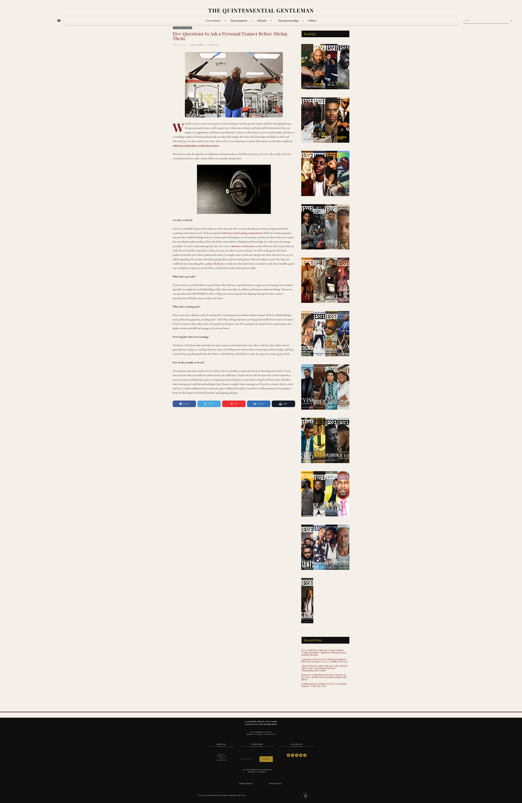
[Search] (512, 20)
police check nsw (215, 263)
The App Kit (242, 795)
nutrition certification (242, 246)
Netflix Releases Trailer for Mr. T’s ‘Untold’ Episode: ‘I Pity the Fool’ (323, 685)
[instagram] (305, 755)
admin (183, 45)
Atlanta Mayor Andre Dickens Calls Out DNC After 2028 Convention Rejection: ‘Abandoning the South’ (324, 668)
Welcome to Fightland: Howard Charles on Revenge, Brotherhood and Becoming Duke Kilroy (324, 677)
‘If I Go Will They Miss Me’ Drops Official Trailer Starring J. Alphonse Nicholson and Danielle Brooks (323, 652)
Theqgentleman (182, 28)
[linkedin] (296, 755)
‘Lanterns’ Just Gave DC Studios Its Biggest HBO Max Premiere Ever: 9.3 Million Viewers (324, 660)
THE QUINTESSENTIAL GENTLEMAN (261, 10)
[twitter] (292, 755)
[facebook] (288, 755)
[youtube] (300, 755)
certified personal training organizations (241, 233)
